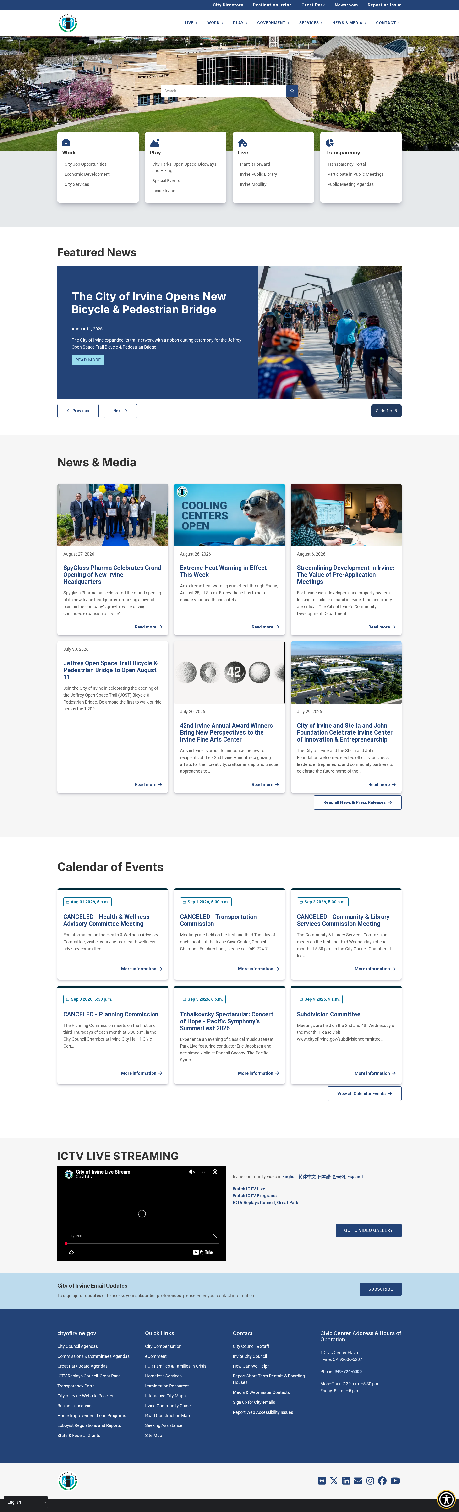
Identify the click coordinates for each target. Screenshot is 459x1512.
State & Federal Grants (78, 1435)
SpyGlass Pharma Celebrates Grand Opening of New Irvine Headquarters (112, 574)
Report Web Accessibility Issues (263, 1412)
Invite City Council (250, 1356)
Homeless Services (163, 1375)
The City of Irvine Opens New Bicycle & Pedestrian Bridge (149, 303)
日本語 (324, 1176)
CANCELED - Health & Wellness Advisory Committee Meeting (106, 920)
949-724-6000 (348, 1371)
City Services (77, 184)
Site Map (153, 1435)
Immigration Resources (167, 1385)
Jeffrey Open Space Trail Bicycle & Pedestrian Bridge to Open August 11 (110, 670)
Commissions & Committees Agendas (93, 1356)
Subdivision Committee (329, 1014)
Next (117, 411)
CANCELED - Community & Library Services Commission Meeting (343, 920)
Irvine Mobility (253, 184)
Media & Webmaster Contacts (261, 1392)
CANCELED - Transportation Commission (218, 920)
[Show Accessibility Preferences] (446, 1499)
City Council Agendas (77, 1346)
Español (355, 1176)
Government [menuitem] (273, 24)
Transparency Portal (347, 164)
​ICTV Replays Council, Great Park (265, 1202)
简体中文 (307, 1176)
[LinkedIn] (346, 1482)
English (289, 1176)
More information (138, 968)
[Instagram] (370, 1482)
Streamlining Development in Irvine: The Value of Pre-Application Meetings (345, 574)
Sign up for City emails (254, 1402)
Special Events (166, 180)
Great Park (313, 4)
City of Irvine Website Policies (85, 1395)
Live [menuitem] (191, 24)
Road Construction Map (167, 1415)
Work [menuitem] (215, 24)
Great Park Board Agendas (82, 1366)
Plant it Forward (255, 164)
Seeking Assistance (163, 1425)
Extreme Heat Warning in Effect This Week (223, 571)
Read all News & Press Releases (354, 802)
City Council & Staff (251, 1346)
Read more (88, 359)
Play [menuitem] (240, 24)
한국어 (339, 1176)
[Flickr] (322, 1482)
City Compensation (163, 1346)
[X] (334, 1482)
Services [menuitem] (311, 24)
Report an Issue (385, 4)
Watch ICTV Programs (255, 1195)
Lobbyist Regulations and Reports (89, 1425)
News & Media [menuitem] (350, 24)
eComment (156, 1356)
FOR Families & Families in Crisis (175, 1366)
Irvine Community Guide (168, 1405)
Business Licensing (75, 1405)
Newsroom (346, 4)
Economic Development (87, 174)
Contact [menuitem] (388, 24)
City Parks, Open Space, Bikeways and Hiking (184, 167)
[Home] (67, 23)
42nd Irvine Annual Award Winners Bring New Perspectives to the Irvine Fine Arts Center (226, 732)
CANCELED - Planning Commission (110, 1014)
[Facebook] (382, 1482)
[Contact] (358, 1482)
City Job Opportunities (86, 164)
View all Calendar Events (361, 1093)
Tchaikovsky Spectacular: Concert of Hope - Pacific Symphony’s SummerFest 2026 (226, 1021)
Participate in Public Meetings (356, 174)
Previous (80, 411)
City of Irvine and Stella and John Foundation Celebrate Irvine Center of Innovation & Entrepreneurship (345, 732)
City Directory (228, 4)
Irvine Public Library (258, 174)
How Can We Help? (251, 1366)
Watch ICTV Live (249, 1188)
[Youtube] (395, 1482)
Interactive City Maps (165, 1395)
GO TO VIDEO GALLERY (368, 1230)
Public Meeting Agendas (351, 184)
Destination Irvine (272, 4)
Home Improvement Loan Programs (91, 1415)
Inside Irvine (163, 190)
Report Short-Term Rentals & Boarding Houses (269, 1379)
